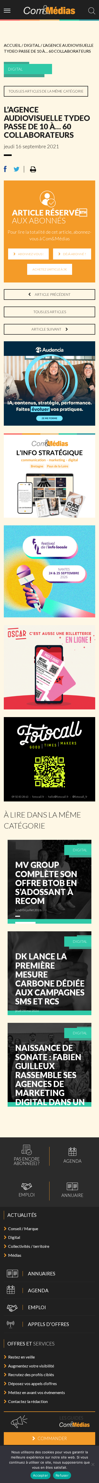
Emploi (27, 1190)
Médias (14, 1255)
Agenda (72, 1155)
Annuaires (29, 1274)
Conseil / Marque (23, 1228)
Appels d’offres (36, 1324)
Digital (14, 1237)
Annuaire (72, 1190)
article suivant (46, 329)
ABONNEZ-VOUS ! (30, 254)
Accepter (40, 1475)
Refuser (62, 1475)
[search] (91, 10)
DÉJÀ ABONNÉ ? (74, 254)
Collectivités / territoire (28, 1246)
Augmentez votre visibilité (31, 1365)
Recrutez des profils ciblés (31, 1374)
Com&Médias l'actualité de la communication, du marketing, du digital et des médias (49, 9)
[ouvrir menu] (9, 10)
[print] (33, 169)
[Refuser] (92, 1464)
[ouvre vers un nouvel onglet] (8, 169)
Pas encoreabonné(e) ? (27, 1155)
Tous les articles (49, 312)
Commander (52, 1438)
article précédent (52, 294)
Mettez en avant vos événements (36, 1392)
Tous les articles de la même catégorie (46, 91)
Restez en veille (21, 1356)
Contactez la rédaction (28, 1401)
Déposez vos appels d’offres (32, 1383)
